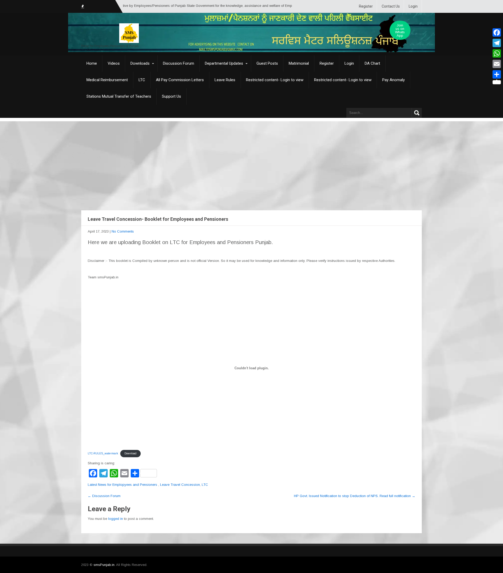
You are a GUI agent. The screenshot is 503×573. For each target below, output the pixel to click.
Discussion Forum (178, 63)
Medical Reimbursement (107, 80)
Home (91, 63)
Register (366, 6)
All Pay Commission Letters (180, 80)
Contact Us (391, 6)
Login (413, 6)
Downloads (140, 63)
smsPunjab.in (104, 565)
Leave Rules (225, 80)
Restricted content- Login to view (274, 80)
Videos (114, 63)
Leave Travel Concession (180, 485)
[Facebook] (496, 32)
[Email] (496, 64)
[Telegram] (496, 43)
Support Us (171, 96)
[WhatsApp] (496, 53)
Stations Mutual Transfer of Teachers (118, 96)
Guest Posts (267, 63)
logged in (115, 519)
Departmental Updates (224, 63)
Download (130, 453)
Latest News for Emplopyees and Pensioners (122, 485)
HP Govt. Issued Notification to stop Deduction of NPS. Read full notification (354, 496)
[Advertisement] (251, 160)
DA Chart (372, 63)
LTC (142, 80)
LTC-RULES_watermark (103, 453)
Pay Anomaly (393, 80)
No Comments (123, 231)
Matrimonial (299, 63)
